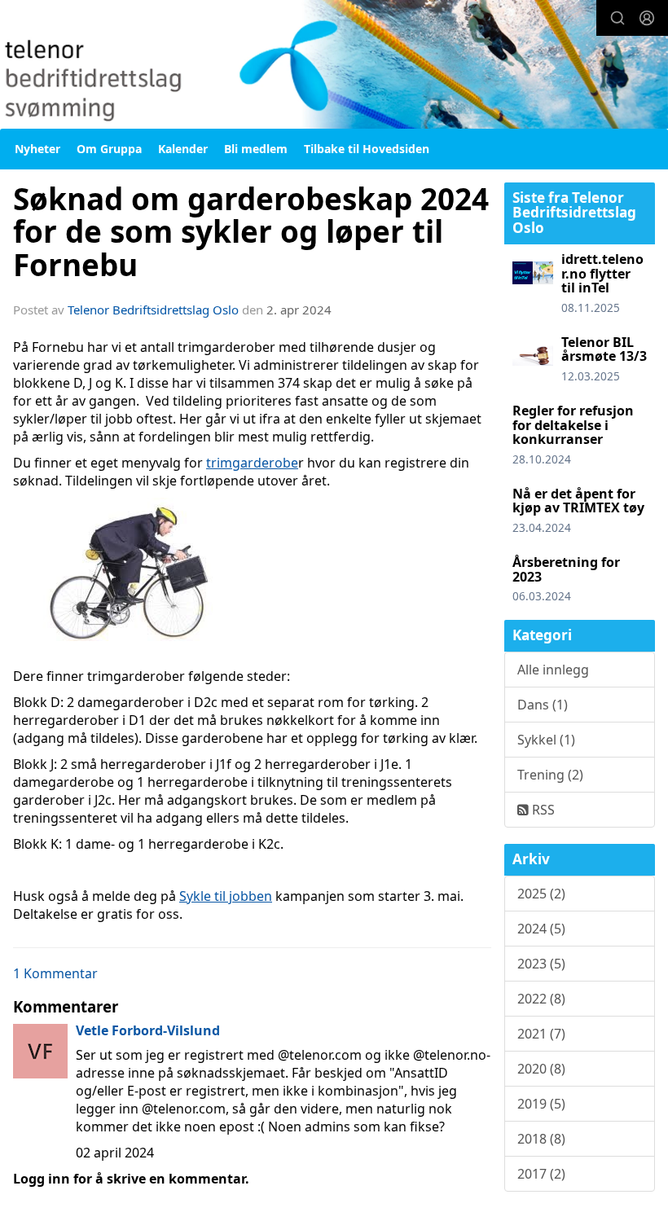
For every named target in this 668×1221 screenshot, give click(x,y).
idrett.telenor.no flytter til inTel (602, 273)
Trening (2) (550, 775)
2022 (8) (541, 999)
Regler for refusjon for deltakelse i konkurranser (573, 425)
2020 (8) (541, 1069)
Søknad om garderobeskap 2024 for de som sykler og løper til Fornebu (251, 231)
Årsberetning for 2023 (566, 569)
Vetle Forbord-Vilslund (148, 1030)
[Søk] (617, 18)
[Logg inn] (646, 18)
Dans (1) (542, 705)
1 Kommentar (55, 973)
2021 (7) (541, 1034)
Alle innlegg (553, 670)
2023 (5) (541, 964)
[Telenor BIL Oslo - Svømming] (334, 66)
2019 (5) (541, 1104)
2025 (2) (541, 894)
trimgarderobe (252, 463)
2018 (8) (541, 1139)
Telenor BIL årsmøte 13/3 (604, 349)
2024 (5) (541, 929)
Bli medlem (256, 148)
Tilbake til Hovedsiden (366, 148)
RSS (542, 810)
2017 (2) (541, 1174)
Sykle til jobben (225, 896)
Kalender (183, 148)
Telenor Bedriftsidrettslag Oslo (153, 309)
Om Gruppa (109, 148)
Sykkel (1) (546, 740)
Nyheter (37, 148)
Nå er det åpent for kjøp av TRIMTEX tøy (578, 501)
